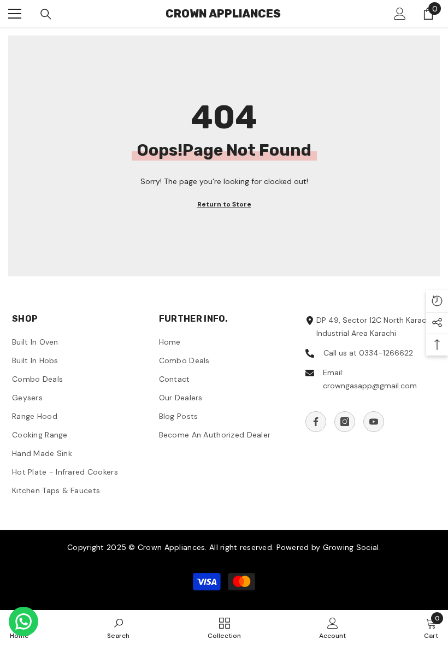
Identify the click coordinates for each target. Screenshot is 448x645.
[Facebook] (315, 421)
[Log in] (400, 14)
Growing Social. (352, 547)
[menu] (14, 13)
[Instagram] (344, 421)
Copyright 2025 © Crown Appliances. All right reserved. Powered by (194, 547)
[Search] (45, 14)
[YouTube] (373, 421)
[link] (118, 627)
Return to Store (224, 204)
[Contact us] (23, 621)
